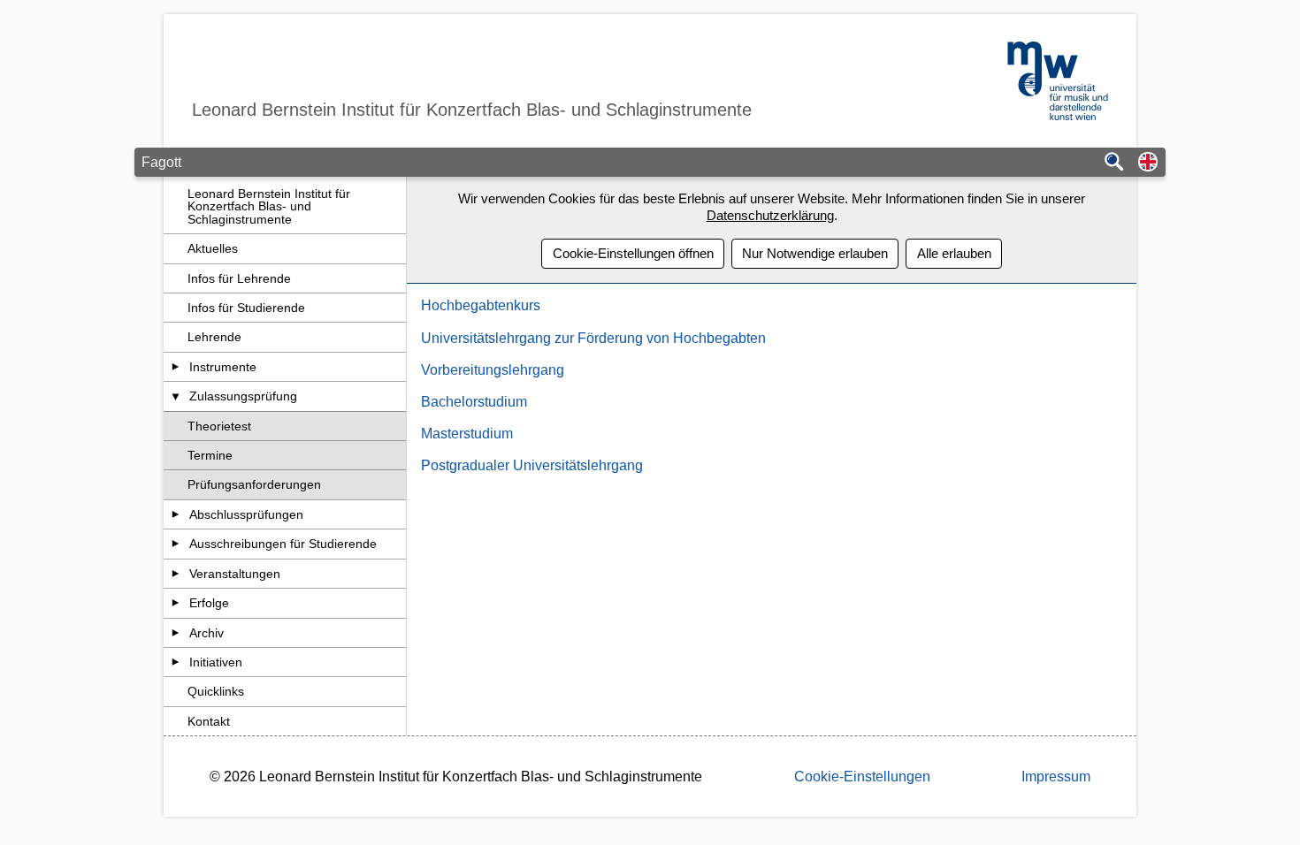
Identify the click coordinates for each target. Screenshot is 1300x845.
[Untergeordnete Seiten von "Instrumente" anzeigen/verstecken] (175, 367)
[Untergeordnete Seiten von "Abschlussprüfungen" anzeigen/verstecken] (175, 514)
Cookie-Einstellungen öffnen (633, 253)
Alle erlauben (954, 253)
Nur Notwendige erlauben (815, 253)
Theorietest (219, 426)
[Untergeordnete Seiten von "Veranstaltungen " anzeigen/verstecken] (175, 574)
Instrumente (222, 367)
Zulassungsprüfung (243, 396)
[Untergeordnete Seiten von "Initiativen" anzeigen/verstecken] (175, 662)
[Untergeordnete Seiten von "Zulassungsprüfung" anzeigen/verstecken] (175, 396)
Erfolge (209, 603)
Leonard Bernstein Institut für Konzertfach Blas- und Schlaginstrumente (268, 206)
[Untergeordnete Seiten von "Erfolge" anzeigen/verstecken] (175, 603)
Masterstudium (467, 433)
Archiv (206, 633)
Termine (210, 455)
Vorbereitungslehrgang (492, 369)
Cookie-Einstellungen (862, 776)
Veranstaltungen (234, 574)
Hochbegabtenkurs (480, 305)
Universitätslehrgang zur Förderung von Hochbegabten (593, 338)
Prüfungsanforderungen (254, 484)
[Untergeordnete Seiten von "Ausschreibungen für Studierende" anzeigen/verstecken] (175, 543)
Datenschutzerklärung (770, 215)
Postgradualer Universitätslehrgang (532, 465)
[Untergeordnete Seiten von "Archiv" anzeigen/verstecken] (175, 633)
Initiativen (215, 662)
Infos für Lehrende (239, 278)
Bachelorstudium (474, 401)
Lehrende (214, 337)
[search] (1114, 163)
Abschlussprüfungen (246, 514)
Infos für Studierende (246, 308)
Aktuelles (212, 248)
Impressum (1055, 776)
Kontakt (208, 721)
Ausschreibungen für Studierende (283, 544)
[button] (1148, 163)
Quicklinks (215, 691)
